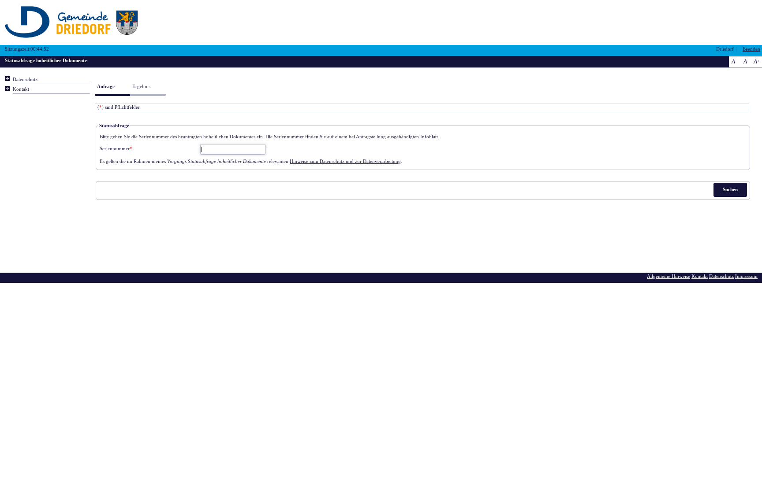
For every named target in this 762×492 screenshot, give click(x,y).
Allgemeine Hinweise (668, 276)
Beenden (751, 49)
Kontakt (21, 89)
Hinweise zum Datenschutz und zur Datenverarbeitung (345, 161)
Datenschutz (25, 79)
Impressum (746, 276)
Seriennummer (116, 148)
